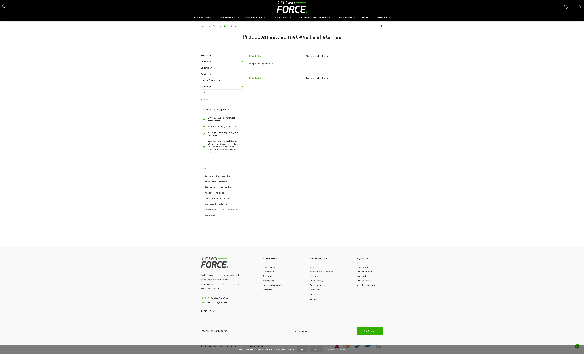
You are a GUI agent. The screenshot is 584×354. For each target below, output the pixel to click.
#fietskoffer (210, 181)
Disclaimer (315, 276)
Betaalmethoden (318, 285)
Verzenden (315, 290)
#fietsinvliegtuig (223, 176)
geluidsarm (224, 204)
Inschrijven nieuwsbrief (214, 330)
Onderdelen (253, 17)
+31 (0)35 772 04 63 (218, 298)
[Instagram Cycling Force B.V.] (210, 311)
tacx (222, 209)
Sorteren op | (312, 56)
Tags (215, 26)
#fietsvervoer (211, 187)
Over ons (314, 267)
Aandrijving (280, 17)
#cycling (209, 176)
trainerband (232, 209)
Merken (382, 17)
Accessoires (202, 17)
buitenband (210, 204)
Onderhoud (228, 17)
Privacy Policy (316, 280)
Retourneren (316, 294)
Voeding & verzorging (312, 17)
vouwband (210, 215)
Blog (365, 17)
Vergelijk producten (366, 285)
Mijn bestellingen (364, 271)
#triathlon (220, 193)
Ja (302, 349)
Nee (316, 349)
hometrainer (211, 209)
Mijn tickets (362, 276)
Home (203, 26)
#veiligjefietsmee (231, 26)
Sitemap (314, 299)
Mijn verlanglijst (364, 280)
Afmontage (344, 17)
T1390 (227, 198)
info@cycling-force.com (218, 302)
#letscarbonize (228, 187)
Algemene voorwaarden (321, 271)
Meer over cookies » (336, 349)
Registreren (362, 267)
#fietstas (223, 181)
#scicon (208, 193)
